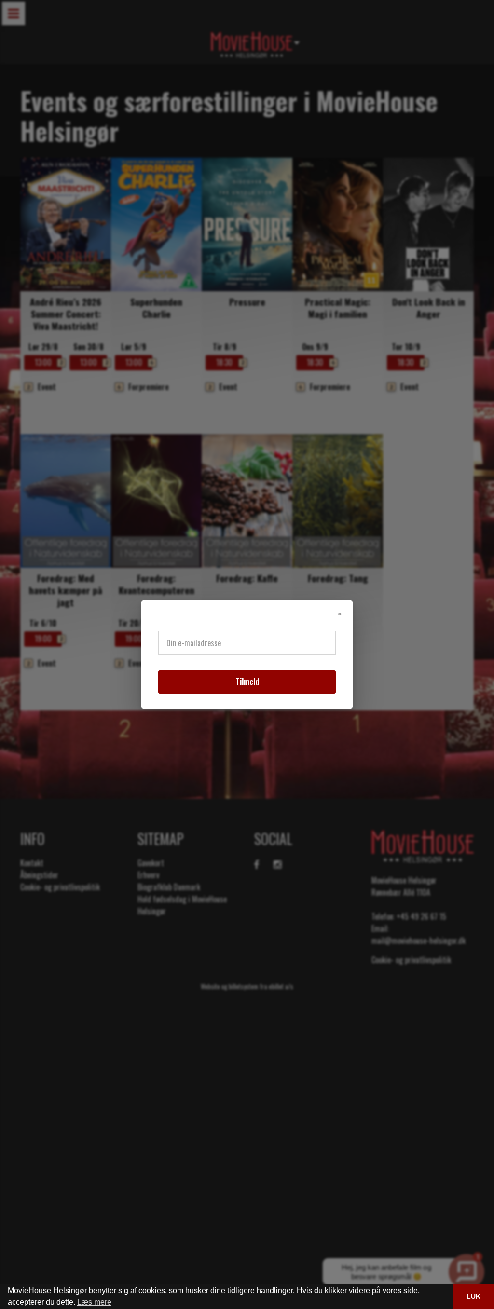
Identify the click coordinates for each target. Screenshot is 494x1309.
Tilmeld (247, 681)
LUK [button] (473, 1296)
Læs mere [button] (94, 1302)
